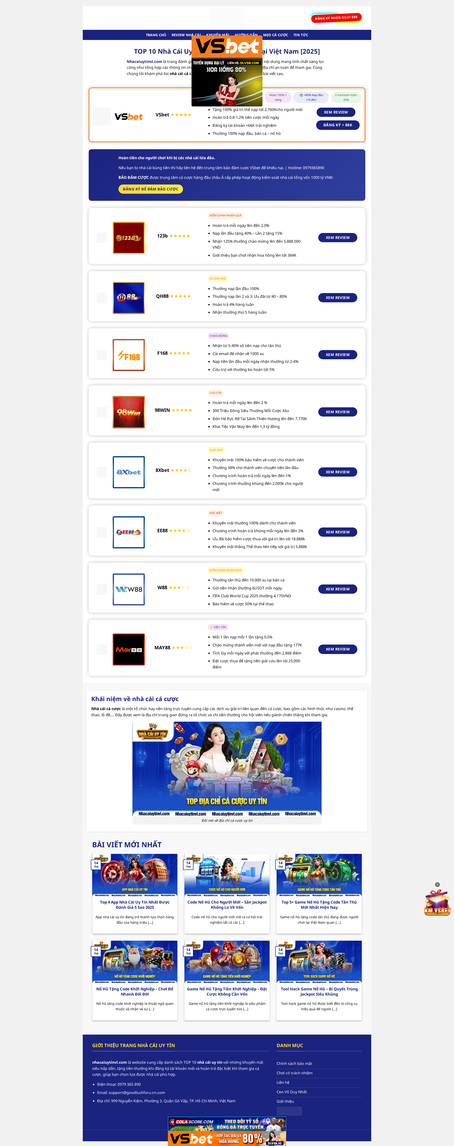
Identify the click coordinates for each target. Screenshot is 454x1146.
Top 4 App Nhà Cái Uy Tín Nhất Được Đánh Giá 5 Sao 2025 (135, 905)
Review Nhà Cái (186, 35)
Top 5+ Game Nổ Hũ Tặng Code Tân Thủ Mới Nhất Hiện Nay (319, 905)
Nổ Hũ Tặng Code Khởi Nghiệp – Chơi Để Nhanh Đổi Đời (134, 991)
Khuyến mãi (217, 35)
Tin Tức (300, 35)
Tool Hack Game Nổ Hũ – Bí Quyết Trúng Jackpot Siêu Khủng (319, 991)
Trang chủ (156, 35)
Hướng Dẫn (246, 35)
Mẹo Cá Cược (275, 35)
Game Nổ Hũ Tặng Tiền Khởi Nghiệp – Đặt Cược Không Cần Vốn (227, 991)
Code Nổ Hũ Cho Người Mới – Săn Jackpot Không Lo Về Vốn (227, 905)
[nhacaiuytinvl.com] (227, 18)
